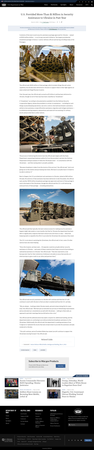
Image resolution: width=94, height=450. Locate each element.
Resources (79, 5)
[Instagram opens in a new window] (86, 2)
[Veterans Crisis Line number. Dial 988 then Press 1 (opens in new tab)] (7, 440)
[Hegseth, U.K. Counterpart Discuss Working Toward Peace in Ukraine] (67, 393)
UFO (87, 5)
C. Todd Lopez (45, 22)
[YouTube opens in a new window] (92, 2)
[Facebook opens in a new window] (83, 2)
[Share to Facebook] (57, 22)
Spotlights (63, 5)
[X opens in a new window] (80, 2)
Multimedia (54, 5)
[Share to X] (59, 22)
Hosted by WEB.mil (47, 448)
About (71, 5)
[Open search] (92, 5)
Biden (35, 350)
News (46, 5)
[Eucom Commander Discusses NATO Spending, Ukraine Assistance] (25, 382)
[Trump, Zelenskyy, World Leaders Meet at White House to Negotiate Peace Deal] (67, 382)
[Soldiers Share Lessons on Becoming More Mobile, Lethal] (25, 393)
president (43, 350)
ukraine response (25, 350)
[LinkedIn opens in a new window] (89, 2)
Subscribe (60, 366)
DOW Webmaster (53, 29)
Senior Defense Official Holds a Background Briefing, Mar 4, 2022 (48, 344)
